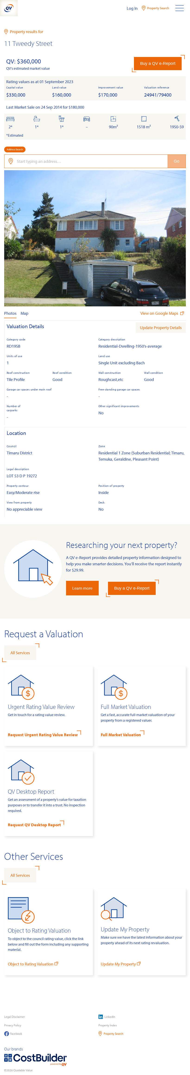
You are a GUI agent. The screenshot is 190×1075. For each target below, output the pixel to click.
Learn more (82, 588)
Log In (132, 8)
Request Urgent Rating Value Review (43, 734)
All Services (20, 652)
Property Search (113, 1033)
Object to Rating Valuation (30, 964)
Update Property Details (161, 327)
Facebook (16, 1033)
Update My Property (118, 964)
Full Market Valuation (121, 734)
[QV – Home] (9, 8)
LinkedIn (109, 1016)
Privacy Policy (12, 1025)
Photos (10, 313)
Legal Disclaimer (14, 1016)
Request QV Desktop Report (34, 824)
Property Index (107, 1025)
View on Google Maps (159, 313)
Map (24, 313)
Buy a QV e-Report (157, 63)
